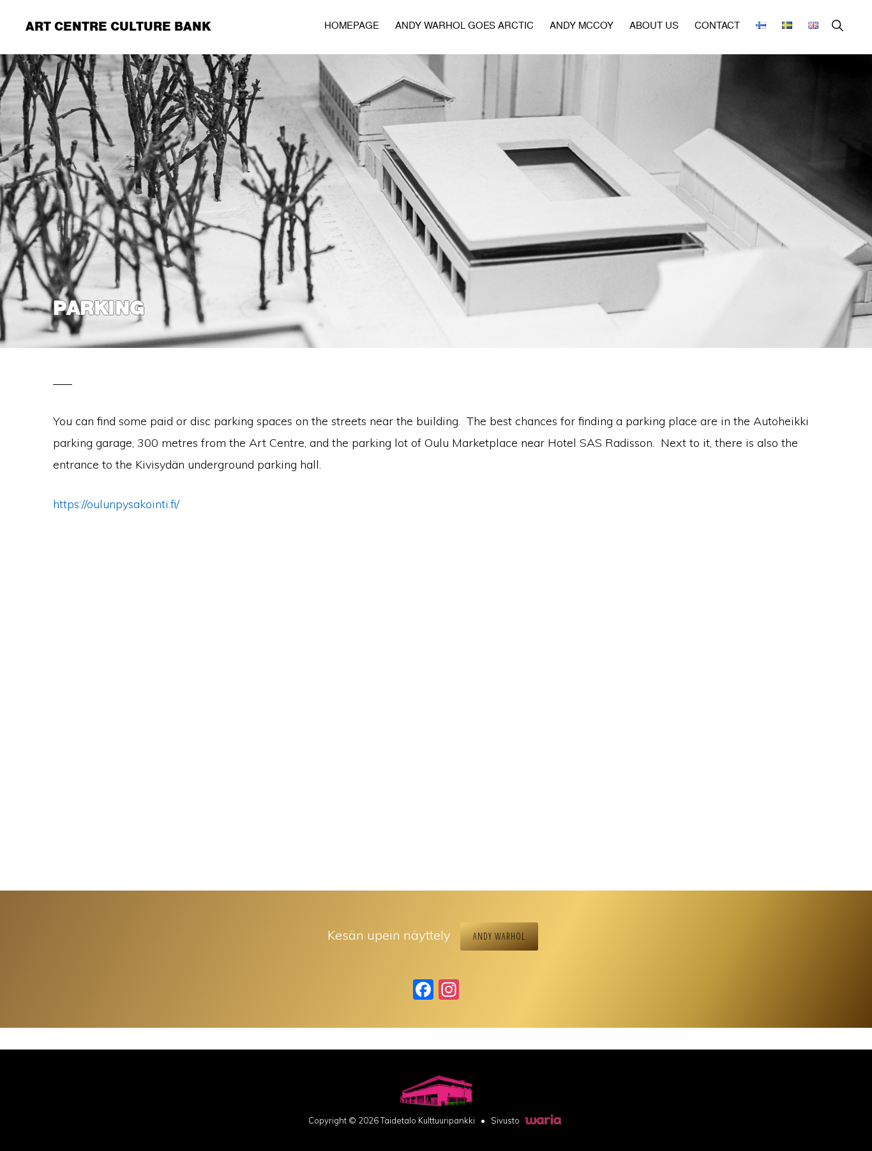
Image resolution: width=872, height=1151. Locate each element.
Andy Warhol (499, 936)
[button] (837, 25)
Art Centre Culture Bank (118, 26)
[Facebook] (423, 990)
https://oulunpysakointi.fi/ (116, 504)
